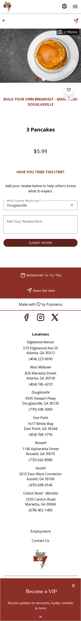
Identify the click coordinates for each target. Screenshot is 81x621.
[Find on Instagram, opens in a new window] (40, 318)
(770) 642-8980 (40, 459)
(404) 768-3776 (40, 434)
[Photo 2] (43, 79)
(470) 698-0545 (40, 485)
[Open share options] (76, 20)
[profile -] (64, 6)
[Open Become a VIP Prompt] (40, 616)
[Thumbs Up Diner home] (22, 6)
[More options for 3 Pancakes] (69, 89)
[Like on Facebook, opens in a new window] (26, 318)
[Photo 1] (37, 79)
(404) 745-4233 (40, 384)
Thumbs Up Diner (40, 559)
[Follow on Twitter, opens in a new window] (55, 318)
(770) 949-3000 (40, 409)
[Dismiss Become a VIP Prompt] (73, 585)
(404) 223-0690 (40, 359)
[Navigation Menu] (75, 6)
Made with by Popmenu (32, 304)
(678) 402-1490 (40, 510)
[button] (5, 20)
